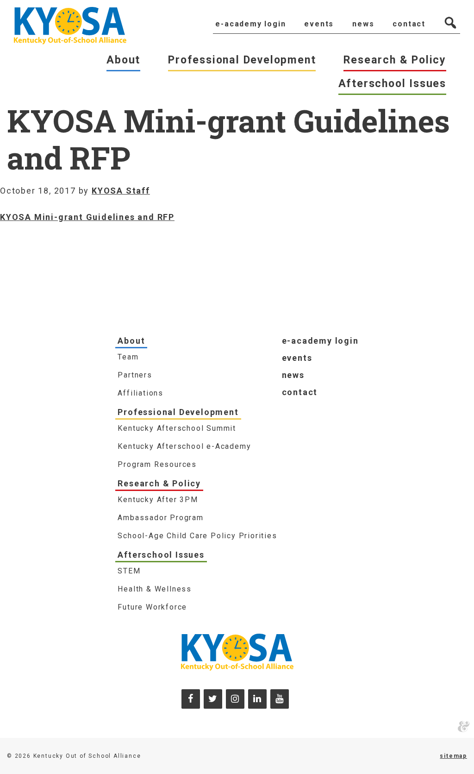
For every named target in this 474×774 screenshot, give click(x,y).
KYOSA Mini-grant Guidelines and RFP (87, 217)
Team (128, 356)
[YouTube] (279, 699)
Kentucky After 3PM (158, 499)
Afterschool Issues (161, 555)
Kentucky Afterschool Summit (177, 428)
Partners (135, 375)
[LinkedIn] (257, 699)
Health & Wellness (155, 589)
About (131, 341)
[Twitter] (213, 699)
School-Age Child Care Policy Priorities (197, 535)
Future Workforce (152, 607)
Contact (300, 392)
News (293, 375)
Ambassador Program (160, 517)
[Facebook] (190, 699)
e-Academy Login (320, 341)
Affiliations (140, 393)
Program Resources (157, 464)
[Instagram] (235, 699)
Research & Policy (159, 483)
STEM (129, 570)
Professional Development (178, 412)
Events (297, 358)
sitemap (453, 756)
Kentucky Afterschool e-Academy (184, 446)
